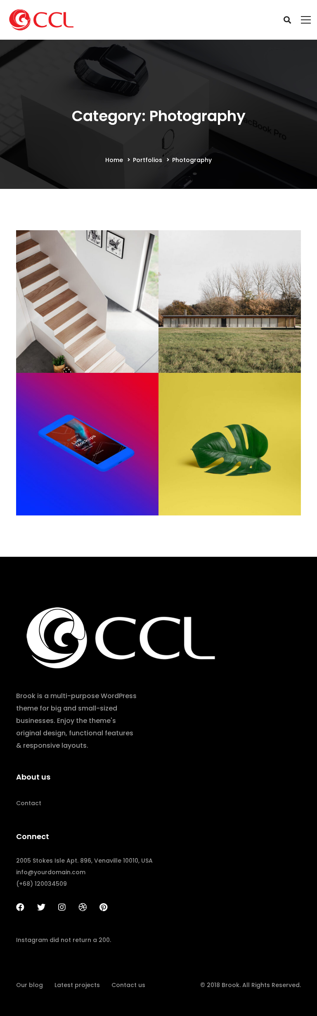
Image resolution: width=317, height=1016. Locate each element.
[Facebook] (20, 907)
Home (114, 160)
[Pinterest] (103, 907)
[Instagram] (62, 907)
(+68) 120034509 (41, 884)
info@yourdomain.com (50, 872)
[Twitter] (41, 907)
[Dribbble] (82, 907)
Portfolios (147, 160)
